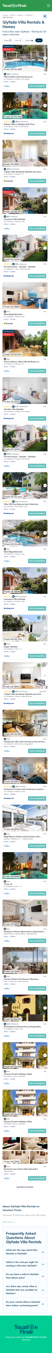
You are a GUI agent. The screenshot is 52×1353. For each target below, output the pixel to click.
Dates (6, 40)
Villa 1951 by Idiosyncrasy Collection (21, 504)
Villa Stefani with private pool (18, 76)
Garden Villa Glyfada (13, 409)
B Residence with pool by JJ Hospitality (22, 1026)
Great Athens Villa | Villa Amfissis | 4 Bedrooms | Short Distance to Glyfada (22, 362)
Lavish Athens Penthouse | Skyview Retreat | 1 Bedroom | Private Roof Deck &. (24, 980)
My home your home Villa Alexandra (21, 1169)
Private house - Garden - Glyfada (19, 266)
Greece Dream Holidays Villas (18, 1074)
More (39, 40)
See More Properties (25, 1187)
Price (17, 40)
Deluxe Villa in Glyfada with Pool (19, 124)
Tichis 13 (8, 884)
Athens (6, 82)
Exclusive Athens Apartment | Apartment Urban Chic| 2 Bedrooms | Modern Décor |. (24, 932)
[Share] (44, 16)
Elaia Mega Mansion (13, 314)
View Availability (37, 86)
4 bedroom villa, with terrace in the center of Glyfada (24, 742)
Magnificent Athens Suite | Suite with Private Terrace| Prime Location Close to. (23, 837)
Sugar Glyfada (10, 646)
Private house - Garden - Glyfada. (20, 456)
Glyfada (12, 82)
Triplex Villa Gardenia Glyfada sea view (22, 171)
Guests (28, 40)
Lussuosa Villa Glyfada (14, 219)
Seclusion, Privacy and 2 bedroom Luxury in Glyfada (24, 790)
